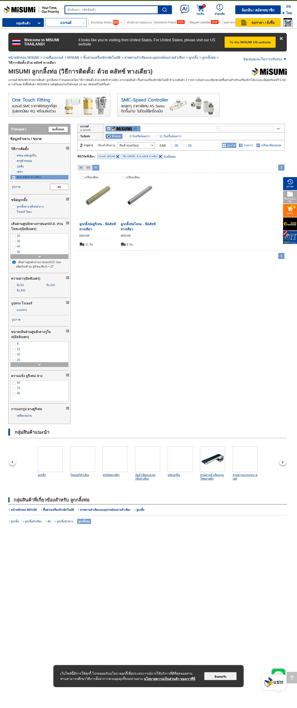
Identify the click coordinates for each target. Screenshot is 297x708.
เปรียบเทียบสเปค (271, 145)
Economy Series (101, 22)
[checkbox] (39, 155)
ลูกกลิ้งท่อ (209, 57)
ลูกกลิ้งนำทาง (65, 521)
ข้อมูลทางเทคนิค (200, 22)
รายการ (248, 145)
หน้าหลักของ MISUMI (23, 57)
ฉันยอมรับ (220, 676)
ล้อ (49, 521)
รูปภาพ (16, 186)
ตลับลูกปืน (174, 475)
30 (81, 167)
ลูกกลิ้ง (193, 57)
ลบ (59, 186)
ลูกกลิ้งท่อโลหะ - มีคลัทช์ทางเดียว (138, 226)
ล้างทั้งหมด (170, 156)
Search (164, 10)
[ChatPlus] (273, 683)
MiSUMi (8, 8)
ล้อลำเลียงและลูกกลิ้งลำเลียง (145, 476)
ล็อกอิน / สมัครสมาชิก (258, 10)
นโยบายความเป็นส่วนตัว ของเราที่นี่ (169, 679)
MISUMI (73, 57)
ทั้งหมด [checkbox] (116, 136)
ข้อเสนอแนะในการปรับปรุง (262, 59)
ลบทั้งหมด (58, 129)
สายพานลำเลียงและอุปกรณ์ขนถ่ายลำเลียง (154, 57)
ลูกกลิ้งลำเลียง (33, 521)
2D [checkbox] (176, 145)
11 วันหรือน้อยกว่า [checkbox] (170, 136)
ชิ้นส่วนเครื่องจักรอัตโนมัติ (101, 57)
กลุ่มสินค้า (23, 23)
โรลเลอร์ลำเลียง (79, 475)
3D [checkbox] (190, 145)
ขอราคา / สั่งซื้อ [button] (263, 23)
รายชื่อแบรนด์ (53, 57)
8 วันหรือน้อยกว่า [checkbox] (140, 136)
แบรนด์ (65, 23)
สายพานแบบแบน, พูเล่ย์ (245, 476)
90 (95, 167)
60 (88, 167)
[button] (287, 22)
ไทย (289, 13)
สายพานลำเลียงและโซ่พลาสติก (212, 476)
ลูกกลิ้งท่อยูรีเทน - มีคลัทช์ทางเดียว (97, 226)
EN (288, 6)
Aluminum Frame (165, 22)
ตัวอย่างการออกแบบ (139, 22)
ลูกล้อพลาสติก (111, 475)
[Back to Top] (292, 677)
